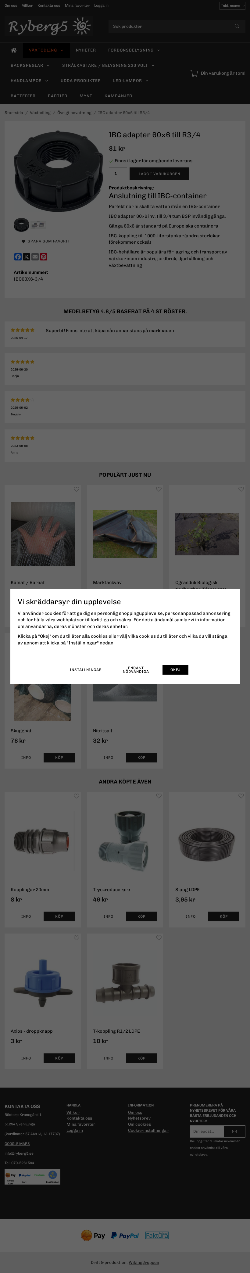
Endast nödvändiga (136, 670)
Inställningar (86, 670)
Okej (175, 670)
